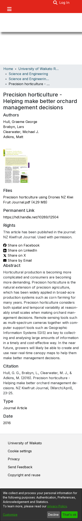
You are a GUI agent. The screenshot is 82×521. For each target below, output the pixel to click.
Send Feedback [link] (20, 467)
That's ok (69, 514)
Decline (53, 514)
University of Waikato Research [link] (39, 69)
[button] (55, 2)
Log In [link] (64, 2)
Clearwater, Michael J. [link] (21, 132)
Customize (10, 514)
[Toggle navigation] (9, 9)
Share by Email (19, 260)
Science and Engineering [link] (28, 74)
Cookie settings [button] (20, 451)
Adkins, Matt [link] (13, 137)
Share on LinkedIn (22, 250)
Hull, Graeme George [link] (20, 122)
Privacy (14, 459)
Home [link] (8, 69)
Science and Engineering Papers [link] (30, 79)
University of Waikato (25, 443)
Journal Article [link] (15, 408)
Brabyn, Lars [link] (13, 127)
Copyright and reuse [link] (24, 475)
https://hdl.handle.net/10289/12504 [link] (31, 217)
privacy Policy (57, 506)
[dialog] (41, 505)
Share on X (16, 255)
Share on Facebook (23, 245)
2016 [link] (7, 423)
